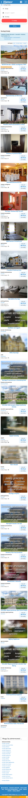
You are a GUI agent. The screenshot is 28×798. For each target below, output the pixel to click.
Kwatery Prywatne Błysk (14, 153)
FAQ (3, 789)
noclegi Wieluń (5, 746)
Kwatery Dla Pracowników (14, 552)
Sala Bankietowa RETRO (14, 182)
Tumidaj (3, 439)
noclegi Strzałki (5, 757)
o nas (20, 789)
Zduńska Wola (4, 384)
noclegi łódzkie (5, 780)
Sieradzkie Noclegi (14, 299)
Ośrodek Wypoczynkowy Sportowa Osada (14, 610)
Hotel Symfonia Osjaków (14, 695)
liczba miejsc (19, 43)
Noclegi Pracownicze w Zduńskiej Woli (14, 380)
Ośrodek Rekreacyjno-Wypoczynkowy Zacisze (14, 406)
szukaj (15, 20)
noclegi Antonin (6, 771)
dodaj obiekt (16, 791)
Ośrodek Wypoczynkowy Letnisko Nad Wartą (14, 665)
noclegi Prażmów (6, 753)
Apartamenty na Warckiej (14, 96)
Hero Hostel (14, 465)
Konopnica (3, 410)
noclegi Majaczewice (7, 774)
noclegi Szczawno (6, 766)
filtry (15, 26)
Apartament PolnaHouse (14, 241)
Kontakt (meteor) (14, 788)
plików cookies (15, 797)
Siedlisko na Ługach (14, 328)
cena (14, 43)
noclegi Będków (6, 767)
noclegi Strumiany (6, 764)
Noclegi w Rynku (14, 493)
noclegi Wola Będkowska (8, 762)
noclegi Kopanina (6, 755)
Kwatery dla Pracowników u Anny (14, 124)
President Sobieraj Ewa (14, 270)
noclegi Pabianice (6, 750)
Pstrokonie (3, 727)
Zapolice (3, 186)
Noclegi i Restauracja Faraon (14, 211)
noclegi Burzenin (6, 760)
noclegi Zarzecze (6, 776)
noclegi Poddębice (6, 752)
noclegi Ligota (5, 772)
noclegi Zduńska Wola (7, 745)
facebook (5, 788)
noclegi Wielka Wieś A (7, 778)
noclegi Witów (5, 759)
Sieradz (2, 70)
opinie (25, 43)
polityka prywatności (11, 789)
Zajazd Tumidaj (14, 436)
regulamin (23, 788)
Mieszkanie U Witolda (14, 581)
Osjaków (3, 698)
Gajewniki (3, 356)
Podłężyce (3, 128)
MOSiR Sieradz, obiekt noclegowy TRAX (14, 64)
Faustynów (3, 331)
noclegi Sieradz (6, 743)
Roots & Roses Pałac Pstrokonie (14, 723)
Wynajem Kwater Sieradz (14, 523)
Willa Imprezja (14, 353)
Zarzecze (3, 614)
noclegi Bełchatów (6, 748)
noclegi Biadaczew (6, 769)
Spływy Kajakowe (14, 639)
